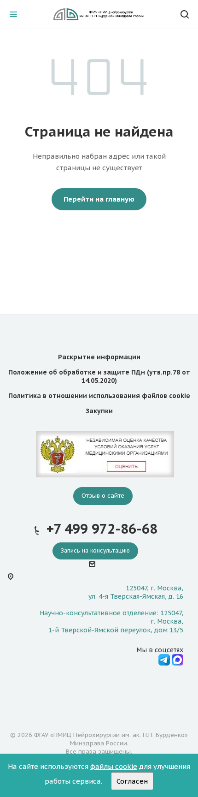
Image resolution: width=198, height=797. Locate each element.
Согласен (132, 781)
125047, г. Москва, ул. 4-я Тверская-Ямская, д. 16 (135, 592)
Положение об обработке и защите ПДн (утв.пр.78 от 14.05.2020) (99, 376)
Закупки (99, 411)
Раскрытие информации (99, 357)
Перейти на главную (99, 199)
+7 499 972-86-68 (102, 528)
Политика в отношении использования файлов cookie (99, 396)
